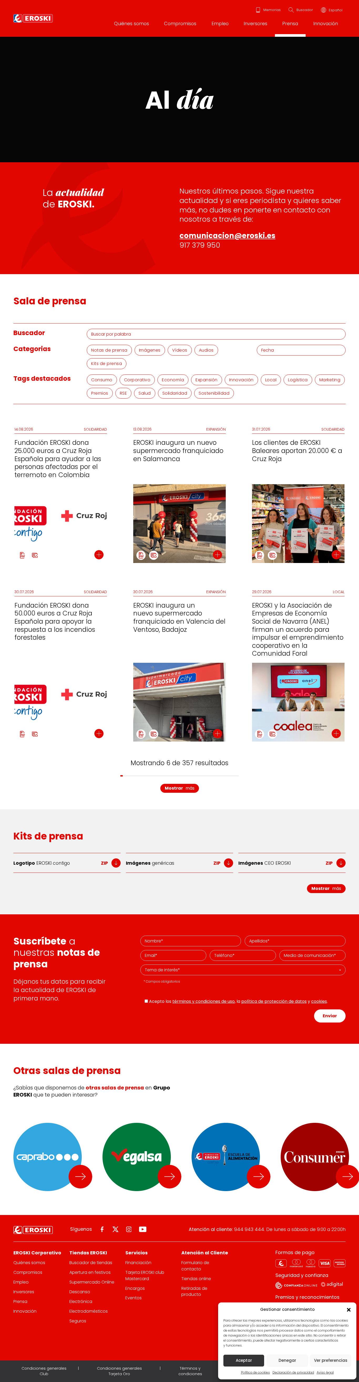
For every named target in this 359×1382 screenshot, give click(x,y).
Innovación (325, 23)
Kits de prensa (106, 364)
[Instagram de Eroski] (129, 1229)
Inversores (255, 23)
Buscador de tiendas (90, 1263)
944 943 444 (249, 1229)
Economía (173, 380)
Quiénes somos (131, 23)
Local (271, 380)
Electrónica (80, 1301)
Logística (298, 380)
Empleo (220, 23)
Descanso (79, 1292)
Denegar (287, 1360)
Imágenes (150, 350)
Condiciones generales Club (44, 1371)
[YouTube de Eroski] (142, 1229)
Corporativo (137, 380)
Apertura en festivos (90, 1272)
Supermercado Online (91, 1282)
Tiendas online (196, 1279)
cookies (319, 1001)
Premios (99, 393)
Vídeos (179, 350)
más (179, 788)
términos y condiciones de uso (203, 1001)
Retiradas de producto (194, 1291)
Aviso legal (325, 1372)
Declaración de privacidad (293, 1372)
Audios (206, 350)
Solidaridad (174, 393)
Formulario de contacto (195, 1266)
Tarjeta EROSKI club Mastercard (144, 1275)
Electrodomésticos (88, 1311)
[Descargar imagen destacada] (34, 555)
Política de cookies (255, 1372)
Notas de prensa (109, 350)
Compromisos (180, 23)
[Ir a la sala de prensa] (80, 1176)
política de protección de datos (274, 1001)
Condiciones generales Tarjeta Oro (119, 1371)
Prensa (290, 23)
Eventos (133, 1298)
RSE (123, 393)
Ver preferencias (330, 1360)
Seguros (77, 1321)
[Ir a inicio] (33, 18)
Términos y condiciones (190, 1371)
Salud (145, 393)
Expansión (207, 380)
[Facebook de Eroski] (102, 1229)
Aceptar (244, 1360)
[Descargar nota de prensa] (22, 555)
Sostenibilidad (214, 393)
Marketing (330, 380)
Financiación (138, 1263)
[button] (348, 1309)
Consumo (101, 380)
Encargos (135, 1288)
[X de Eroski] (115, 1229)
